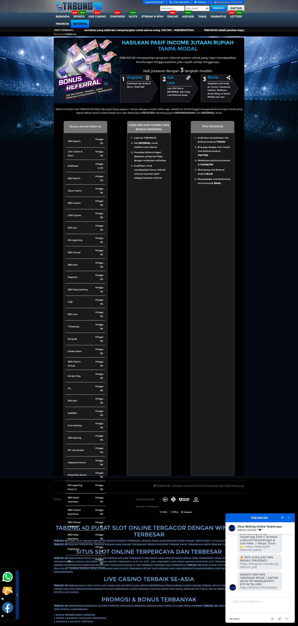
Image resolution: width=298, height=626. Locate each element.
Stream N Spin (152, 16)
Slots (133, 16)
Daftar (236, 8)
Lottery (236, 16)
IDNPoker (117, 16)
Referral (80, 23)
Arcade (188, 16)
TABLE (202, 16)
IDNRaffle (218, 16)
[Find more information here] (260, 568)
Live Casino (97, 16)
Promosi (62, 23)
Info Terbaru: (64, 30)
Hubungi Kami (181, 2)
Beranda (63, 16)
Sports (79, 16)
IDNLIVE (172, 16)
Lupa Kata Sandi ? (154, 2)
